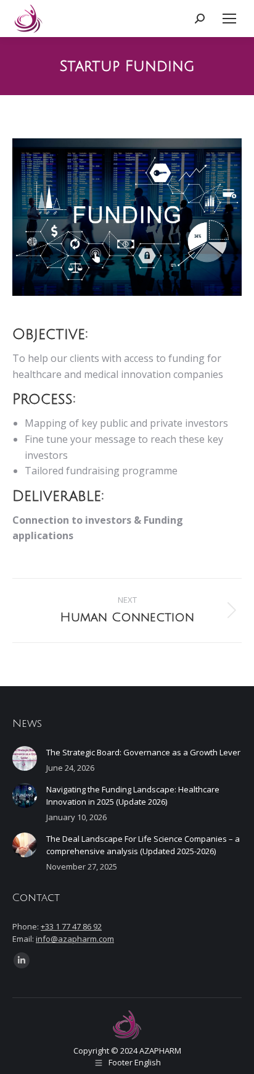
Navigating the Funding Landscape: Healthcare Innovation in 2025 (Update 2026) (132, 795)
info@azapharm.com (75, 938)
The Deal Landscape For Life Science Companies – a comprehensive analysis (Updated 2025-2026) (143, 845)
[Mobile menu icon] (229, 18)
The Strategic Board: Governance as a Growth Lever (143, 752)
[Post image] (24, 758)
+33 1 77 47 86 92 (71, 926)
